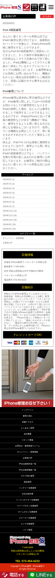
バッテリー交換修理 (27, 488)
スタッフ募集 (27, 440)
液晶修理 (27, 482)
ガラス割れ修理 (27, 476)
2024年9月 (7, 224)
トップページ (27, 410)
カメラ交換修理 (27, 524)
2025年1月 (7, 206)
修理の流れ (27, 416)
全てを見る (47, 16)
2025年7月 (7, 184)
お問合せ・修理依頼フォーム (27, 446)
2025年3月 (7, 197)
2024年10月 (8, 220)
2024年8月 (7, 229)
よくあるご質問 (27, 428)
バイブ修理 (27, 530)
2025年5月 (7, 193)
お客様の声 (7, 243)
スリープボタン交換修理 (27, 506)
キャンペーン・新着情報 (13, 238)
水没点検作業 (27, 494)
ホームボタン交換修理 (27, 512)
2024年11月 (8, 215)
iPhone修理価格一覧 (27, 470)
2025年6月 (7, 188)
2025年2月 (7, 202)
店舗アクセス (27, 422)
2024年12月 (8, 211)
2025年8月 (7, 179)
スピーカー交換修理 (27, 518)
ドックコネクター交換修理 (27, 500)
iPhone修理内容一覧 (27, 464)
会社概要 (27, 434)
